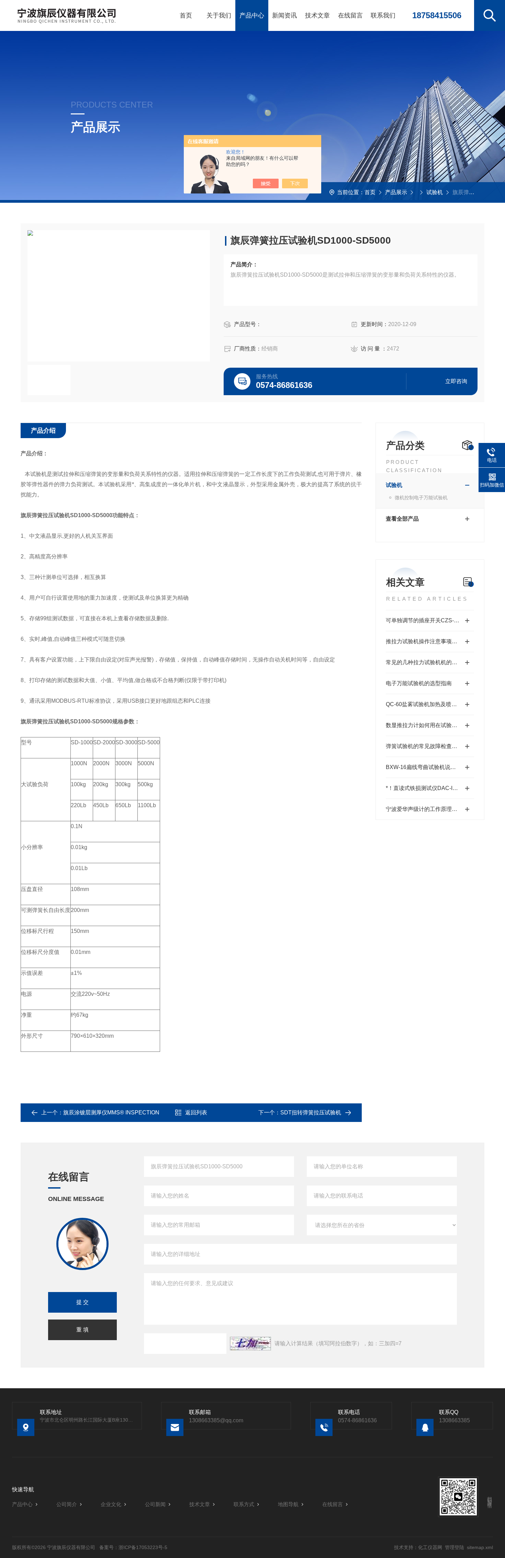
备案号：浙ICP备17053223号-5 (133, 1547)
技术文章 (317, 15)
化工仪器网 (430, 1547)
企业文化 (111, 1504)
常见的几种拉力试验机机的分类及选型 (430, 662)
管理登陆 (454, 1547)
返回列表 (196, 1112)
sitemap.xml (480, 1547)
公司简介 (66, 1504)
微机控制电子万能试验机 (421, 497)
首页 (186, 15)
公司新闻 (155, 1504)
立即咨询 (456, 381)
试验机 (434, 192)
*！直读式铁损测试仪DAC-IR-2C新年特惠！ (430, 788)
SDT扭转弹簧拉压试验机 (310, 1112)
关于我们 (218, 15)
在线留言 (350, 15)
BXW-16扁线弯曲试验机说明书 (423, 767)
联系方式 (244, 1504)
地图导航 (288, 1504)
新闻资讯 (284, 15)
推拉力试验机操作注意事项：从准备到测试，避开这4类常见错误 (430, 641)
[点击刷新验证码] (250, 1343)
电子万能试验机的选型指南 (419, 683)
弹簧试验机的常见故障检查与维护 (427, 746)
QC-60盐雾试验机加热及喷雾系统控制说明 (430, 704)
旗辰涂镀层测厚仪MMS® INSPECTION (111, 1112)
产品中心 (251, 15)
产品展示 (396, 192)
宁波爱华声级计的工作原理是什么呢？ (430, 809)
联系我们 (383, 15)
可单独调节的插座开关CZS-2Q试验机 (430, 620)
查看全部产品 (402, 519)
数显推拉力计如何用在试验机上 (424, 725)
